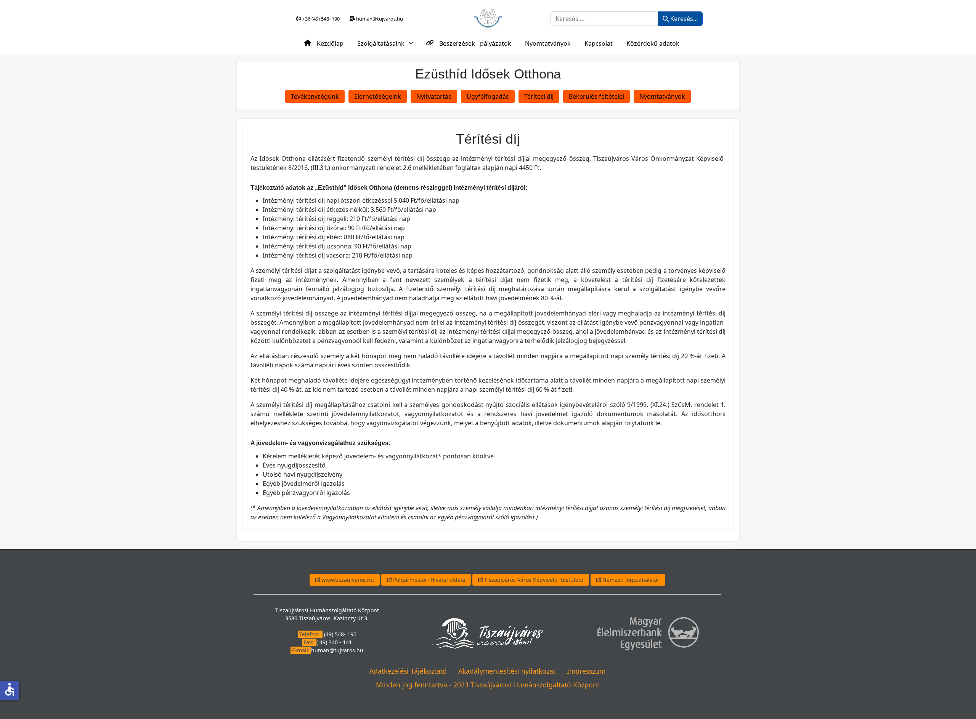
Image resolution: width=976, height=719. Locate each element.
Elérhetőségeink (377, 96)
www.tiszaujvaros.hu (347, 579)
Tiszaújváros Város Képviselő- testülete (533, 579)
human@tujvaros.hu (337, 650)
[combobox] (604, 18)
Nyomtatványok (662, 96)
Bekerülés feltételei (596, 96)
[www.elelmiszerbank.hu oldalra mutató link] (648, 632)
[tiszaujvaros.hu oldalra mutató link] (487, 632)
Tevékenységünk (315, 96)
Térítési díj (539, 96)
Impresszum (586, 671)
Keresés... (683, 18)
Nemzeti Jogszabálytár (630, 579)
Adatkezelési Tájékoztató (408, 671)
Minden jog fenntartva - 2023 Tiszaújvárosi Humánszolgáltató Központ (487, 684)
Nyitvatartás (433, 96)
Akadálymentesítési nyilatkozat (506, 671)
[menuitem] (323, 42)
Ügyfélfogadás (488, 96)
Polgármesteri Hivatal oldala (428, 579)
